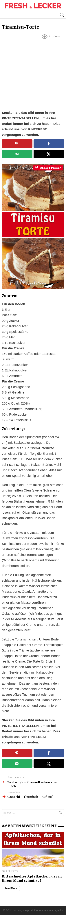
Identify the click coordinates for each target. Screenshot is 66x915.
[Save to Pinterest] (17, 143)
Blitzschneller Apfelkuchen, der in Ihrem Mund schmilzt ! (32, 878)
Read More (11, 888)
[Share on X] (49, 154)
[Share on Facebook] (49, 143)
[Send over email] (17, 154)
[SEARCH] (62, 15)
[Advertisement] (33, 75)
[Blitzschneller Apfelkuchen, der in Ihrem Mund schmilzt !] (33, 849)
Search (60, 813)
